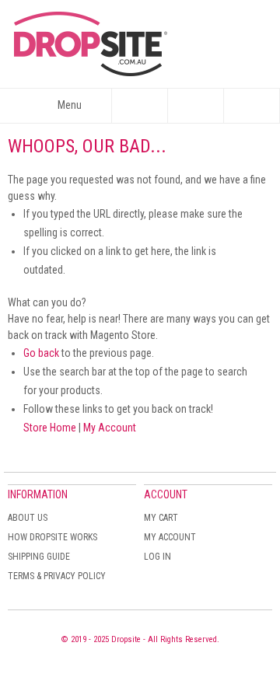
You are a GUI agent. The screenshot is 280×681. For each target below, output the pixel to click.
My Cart (161, 517)
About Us (27, 517)
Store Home (49, 427)
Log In (157, 556)
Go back (41, 353)
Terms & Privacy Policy (57, 576)
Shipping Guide (39, 556)
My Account (109, 427)
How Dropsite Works (52, 537)
